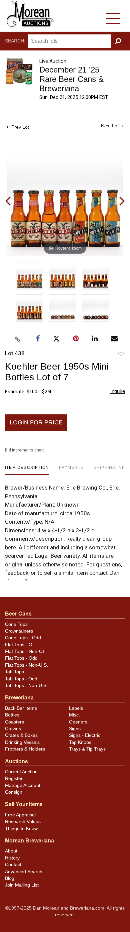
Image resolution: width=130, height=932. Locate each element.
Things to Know (21, 828)
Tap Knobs (80, 742)
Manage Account (22, 785)
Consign (13, 792)
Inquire (117, 391)
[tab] (27, 470)
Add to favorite (121, 354)
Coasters (14, 721)
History (12, 857)
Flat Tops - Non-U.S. (26, 665)
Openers (78, 721)
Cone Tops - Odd (23, 637)
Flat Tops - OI (19, 644)
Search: (15, 40)
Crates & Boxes (21, 735)
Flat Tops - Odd (21, 658)
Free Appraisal (20, 814)
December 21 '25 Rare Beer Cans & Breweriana (71, 79)
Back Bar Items (21, 708)
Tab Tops (14, 671)
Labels (76, 708)
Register (14, 778)
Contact (13, 864)
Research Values (23, 821)
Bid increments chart (24, 450)
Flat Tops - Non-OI (24, 651)
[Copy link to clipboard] (18, 339)
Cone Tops (16, 624)
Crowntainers (19, 631)
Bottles (12, 714)
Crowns (13, 728)
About (11, 850)
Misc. (74, 714)
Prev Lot (19, 127)
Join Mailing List (22, 885)
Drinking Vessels (22, 742)
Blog (9, 878)
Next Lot (110, 125)
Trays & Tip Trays (87, 749)
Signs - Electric (84, 735)
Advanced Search (23, 871)
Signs (75, 728)
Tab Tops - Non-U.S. (26, 685)
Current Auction (21, 771)
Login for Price (36, 422)
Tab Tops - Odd (21, 678)
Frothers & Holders (25, 749)
